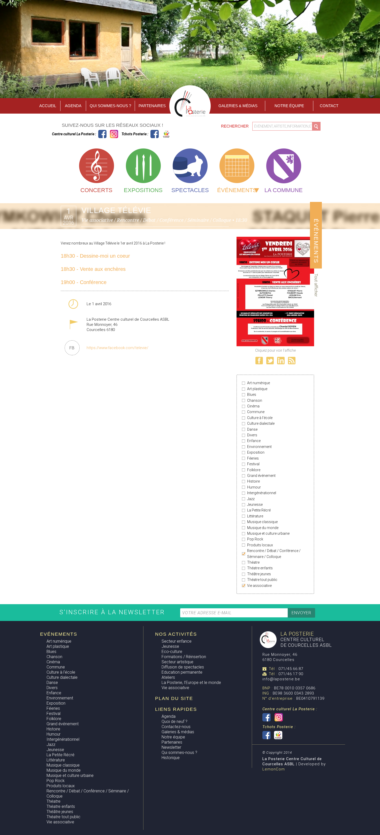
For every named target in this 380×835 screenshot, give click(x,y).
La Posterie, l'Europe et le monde (191, 682)
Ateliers (168, 677)
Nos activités (176, 634)
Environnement (259, 447)
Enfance (254, 441)
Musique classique (262, 522)
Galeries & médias (178, 731)
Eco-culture (172, 651)
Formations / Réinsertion (184, 656)
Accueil (47, 106)
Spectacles (190, 190)
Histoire (253, 481)
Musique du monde (262, 528)
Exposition (255, 452)
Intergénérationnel (261, 493)
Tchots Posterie (160, 134)
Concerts (96, 190)
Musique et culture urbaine (268, 533)
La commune (283, 190)
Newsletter (171, 747)
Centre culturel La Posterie (102, 134)
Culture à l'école (259, 418)
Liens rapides (176, 709)
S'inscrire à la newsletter (113, 612)
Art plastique (257, 389)
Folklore (253, 470)
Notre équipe (289, 106)
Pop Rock (255, 539)
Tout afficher (316, 285)
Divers (252, 435)
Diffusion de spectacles (183, 667)
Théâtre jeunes (259, 574)
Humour (254, 487)
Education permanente (182, 672)
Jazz (251, 499)
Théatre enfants (260, 568)
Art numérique (258, 383)
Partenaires (152, 106)
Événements (237, 190)
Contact (329, 106)
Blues (251, 394)
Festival (253, 464)
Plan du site (174, 698)
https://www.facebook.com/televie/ (117, 347)
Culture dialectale (261, 423)
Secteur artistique (177, 661)
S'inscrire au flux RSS (291, 360)
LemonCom (273, 769)
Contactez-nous (176, 726)
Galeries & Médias (237, 106)
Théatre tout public (262, 580)
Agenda (73, 106)
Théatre (253, 562)
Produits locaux (260, 545)
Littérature (255, 516)
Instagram (114, 134)
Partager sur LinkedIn (281, 360)
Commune (255, 412)
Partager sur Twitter (270, 360)
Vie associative (259, 586)
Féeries (253, 458)
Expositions (143, 190)
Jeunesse (255, 504)
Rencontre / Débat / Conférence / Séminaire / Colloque (274, 553)
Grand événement (261, 476)
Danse (252, 429)
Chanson (254, 400)
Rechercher (235, 126)
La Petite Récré (259, 510)
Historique (171, 757)
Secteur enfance (177, 641)
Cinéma (253, 406)
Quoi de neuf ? (174, 721)
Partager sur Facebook (259, 360)
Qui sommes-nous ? (110, 106)
